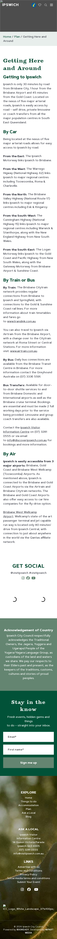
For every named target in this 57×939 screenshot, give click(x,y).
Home (7, 36)
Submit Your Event (28, 881)
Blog (28, 816)
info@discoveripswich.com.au (27, 440)
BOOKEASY (23, 929)
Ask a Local (28, 812)
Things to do (28, 801)
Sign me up (28, 762)
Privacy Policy (28, 874)
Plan (17, 36)
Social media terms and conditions (28, 878)
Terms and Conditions (28, 870)
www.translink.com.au (21, 321)
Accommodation (28, 805)
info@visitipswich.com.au (28, 853)
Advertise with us (28, 866)
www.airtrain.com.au (23, 351)
